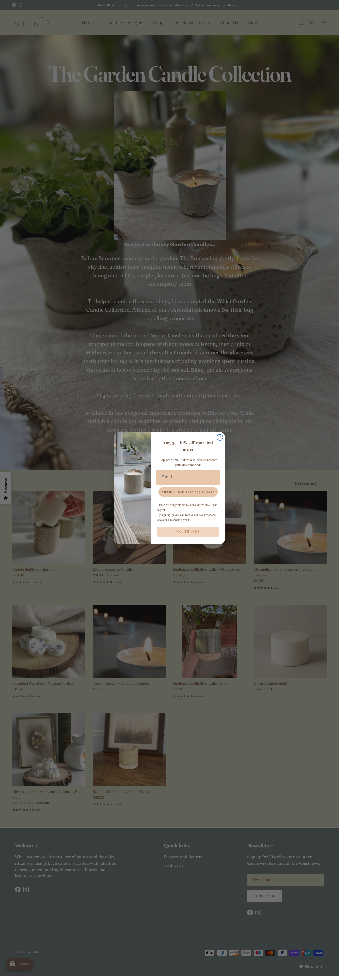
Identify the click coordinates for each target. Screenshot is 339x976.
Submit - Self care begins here (188, 492)
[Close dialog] (220, 437)
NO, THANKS (188, 531)
